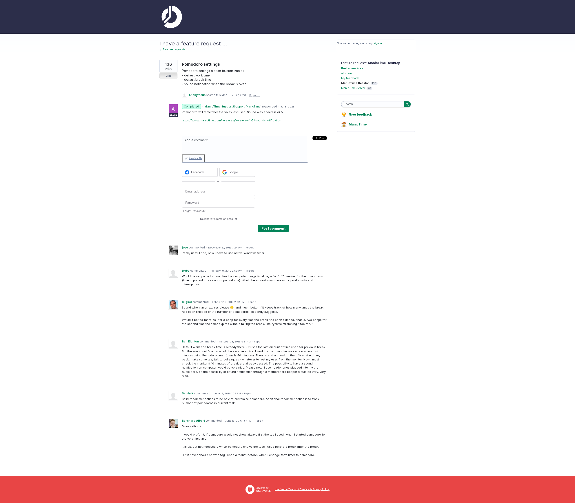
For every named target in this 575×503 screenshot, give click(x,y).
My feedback (350, 78)
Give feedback (360, 114)
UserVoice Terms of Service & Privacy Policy (302, 489)
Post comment (273, 228)
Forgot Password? (194, 211)
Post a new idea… (353, 68)
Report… (254, 95)
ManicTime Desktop (384, 63)
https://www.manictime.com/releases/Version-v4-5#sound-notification (231, 120)
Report (249, 247)
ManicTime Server (353, 88)
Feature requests (353, 63)
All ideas (346, 73)
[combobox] (373, 104)
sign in (377, 43)
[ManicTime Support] (170, 17)
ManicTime (358, 124)
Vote (168, 75)
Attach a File (195, 158)
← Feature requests (172, 49)
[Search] (407, 104)
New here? (218, 219)
